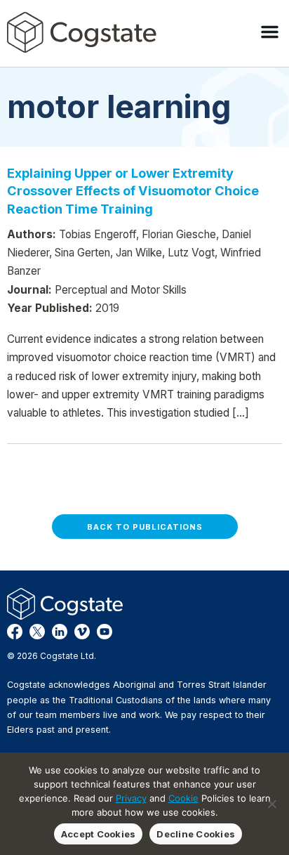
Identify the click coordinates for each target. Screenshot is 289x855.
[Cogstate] (81, 32)
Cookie (183, 798)
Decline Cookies (195, 834)
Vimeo (82, 631)
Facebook (14, 631)
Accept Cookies (98, 834)
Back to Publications (145, 527)
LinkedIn (59, 631)
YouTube (104, 631)
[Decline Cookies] (271, 804)
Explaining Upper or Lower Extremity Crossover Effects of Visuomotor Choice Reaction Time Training (133, 190)
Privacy (131, 798)
